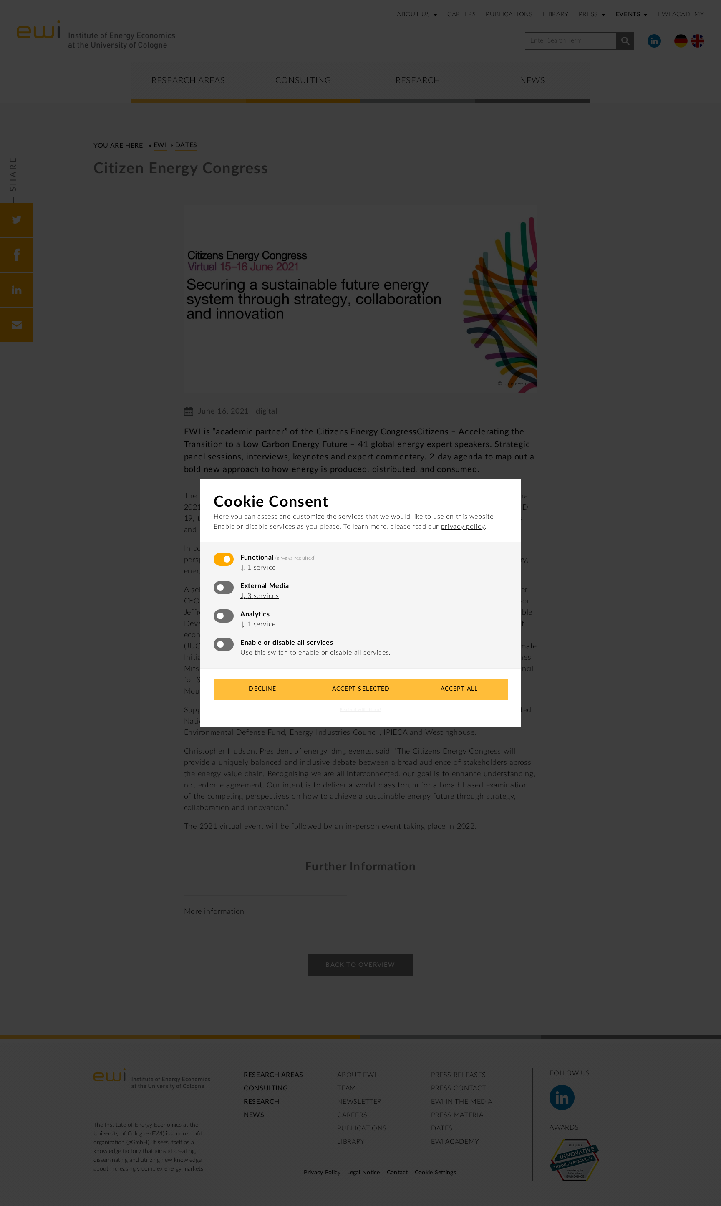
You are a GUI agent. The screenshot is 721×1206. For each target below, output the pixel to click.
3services (259, 596)
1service (258, 567)
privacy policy (463, 526)
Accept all (459, 689)
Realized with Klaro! (360, 710)
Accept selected (361, 689)
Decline (262, 689)
